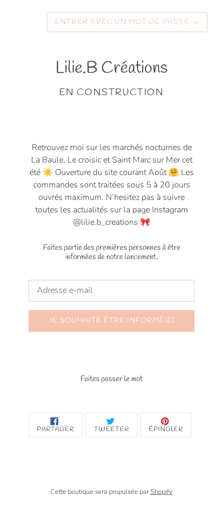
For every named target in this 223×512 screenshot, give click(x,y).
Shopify (161, 491)
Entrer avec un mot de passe (127, 22)
